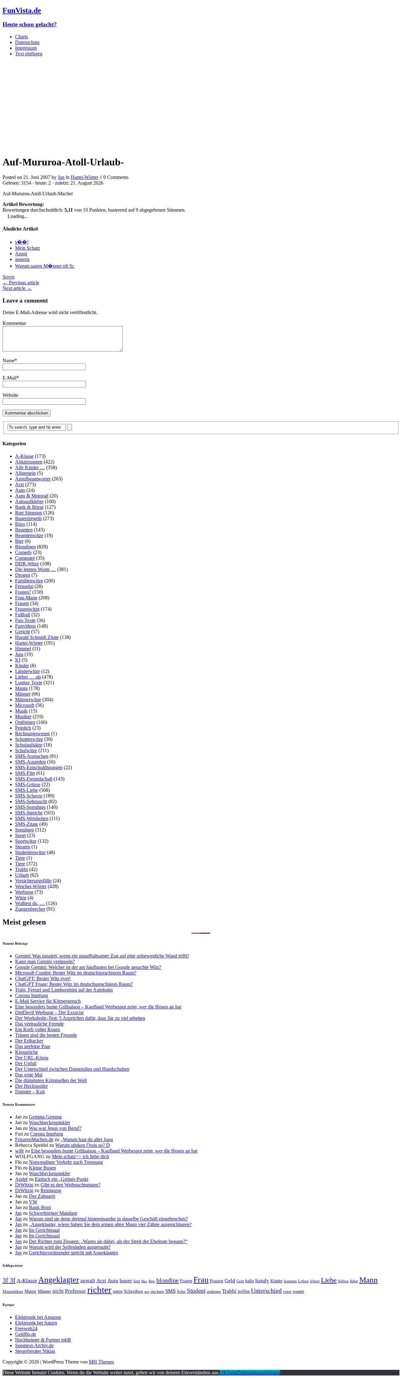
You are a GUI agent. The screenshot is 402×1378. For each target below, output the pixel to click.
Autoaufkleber (29, 501)
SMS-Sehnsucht (31, 801)
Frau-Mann (26, 597)
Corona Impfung (31, 995)
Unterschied (266, 1290)
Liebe (329, 1280)
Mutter (30, 1291)
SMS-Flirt (25, 773)
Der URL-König (31, 1057)
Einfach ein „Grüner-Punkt (61, 1179)
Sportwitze (25, 841)
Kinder (22, 665)
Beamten (24, 529)
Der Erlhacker (29, 1040)
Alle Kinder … (30, 467)
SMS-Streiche (29, 812)
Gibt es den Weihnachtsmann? (70, 1184)
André (21, 1179)
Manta (21, 688)
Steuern (22, 846)
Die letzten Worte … (35, 569)
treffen (244, 1291)
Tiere (20, 858)
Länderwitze (27, 671)
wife (19, 1150)
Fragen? (23, 592)
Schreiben (133, 1291)
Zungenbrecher (30, 909)
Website (10, 395)
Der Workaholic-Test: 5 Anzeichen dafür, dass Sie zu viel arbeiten (80, 1018)
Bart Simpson (28, 512)
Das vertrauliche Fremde (39, 1023)
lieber (354, 1281)
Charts (21, 36)
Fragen (186, 1280)
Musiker (23, 716)
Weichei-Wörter (30, 886)
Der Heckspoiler (31, 1086)
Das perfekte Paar (32, 1046)
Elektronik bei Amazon (38, 1317)
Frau (201, 1279)
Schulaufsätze (28, 744)
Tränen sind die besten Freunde (46, 1035)
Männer (22, 694)
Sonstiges (24, 829)
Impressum (26, 48)
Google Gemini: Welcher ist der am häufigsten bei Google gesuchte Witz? (88, 967)
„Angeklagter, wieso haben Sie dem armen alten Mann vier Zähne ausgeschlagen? (110, 1224)
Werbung (24, 892)
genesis (22, 259)
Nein (232, 1372)
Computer (25, 558)
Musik (21, 711)
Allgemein (25, 473)
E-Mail (9, 378)
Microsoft (24, 705)
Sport (20, 835)
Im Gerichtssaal (44, 1230)
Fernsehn (24, 586)
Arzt (19, 484)
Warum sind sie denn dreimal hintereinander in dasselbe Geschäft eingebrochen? (108, 1218)
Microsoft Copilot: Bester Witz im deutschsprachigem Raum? (75, 972)
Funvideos (25, 626)
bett (136, 1281)
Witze (20, 897)
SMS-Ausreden (30, 761)
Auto (20, 490)
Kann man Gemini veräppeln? (45, 961)
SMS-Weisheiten (31, 818)
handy (262, 1281)
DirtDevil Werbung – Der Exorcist (49, 1012)
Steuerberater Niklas (35, 1351)
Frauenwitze (27, 609)
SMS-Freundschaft (33, 778)
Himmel (23, 648)
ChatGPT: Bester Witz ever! (43, 978)
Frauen (22, 603)
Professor (75, 1291)
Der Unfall (25, 1063)
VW (33, 1201)
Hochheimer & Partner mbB (43, 1339)
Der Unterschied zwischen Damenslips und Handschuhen (72, 1069)
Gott (240, 1281)
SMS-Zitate (26, 824)
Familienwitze (29, 580)
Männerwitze (28, 699)
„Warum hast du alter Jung (87, 1139)
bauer (126, 1281)
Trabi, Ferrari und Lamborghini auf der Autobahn (64, 989)
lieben (343, 1281)
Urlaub (22, 875)
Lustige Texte (28, 682)
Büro (20, 524)
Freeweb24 (26, 1328)
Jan (61, 177)
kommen (290, 1281)
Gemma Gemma (45, 1117)
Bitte (152, 1281)
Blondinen (25, 546)
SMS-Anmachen (31, 756)
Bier (19, 541)
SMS (170, 1291)
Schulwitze (26, 750)
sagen (117, 1291)
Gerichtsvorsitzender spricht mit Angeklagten (73, 1252)
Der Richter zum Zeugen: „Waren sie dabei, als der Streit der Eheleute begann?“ (108, 1241)
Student (196, 1290)
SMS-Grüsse (28, 784)
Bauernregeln (28, 518)
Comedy (23, 552)
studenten (214, 1291)
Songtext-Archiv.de (34, 1345)
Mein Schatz (27, 248)
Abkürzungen (28, 461)
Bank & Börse (29, 507)
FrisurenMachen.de (34, 1139)
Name (8, 360)
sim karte (157, 1291)
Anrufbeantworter (33, 478)
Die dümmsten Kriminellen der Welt (51, 1080)
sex (146, 1291)
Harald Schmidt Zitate (37, 637)
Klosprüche (26, 1052)
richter (99, 1290)
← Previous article (21, 282)
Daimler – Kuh (30, 1091)
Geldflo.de (25, 1334)
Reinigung (51, 1190)
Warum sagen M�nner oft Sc (44, 266)
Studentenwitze (30, 852)
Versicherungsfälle (33, 880)
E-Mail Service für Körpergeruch (48, 1001)
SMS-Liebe (26, 790)
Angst (21, 253)
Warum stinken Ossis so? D (82, 1145)
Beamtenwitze (29, 535)
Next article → (17, 288)
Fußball (22, 614)
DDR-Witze (27, 563)
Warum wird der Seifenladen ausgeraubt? (70, 1247)
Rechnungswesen (32, 733)
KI (17, 660)
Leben (303, 1281)
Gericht (22, 631)
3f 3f (9, 1280)
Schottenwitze (29, 739)
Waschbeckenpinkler (49, 1122)
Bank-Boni (40, 1207)
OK (223, 1372)
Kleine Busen (42, 1167)
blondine (167, 1280)
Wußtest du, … (30, 903)
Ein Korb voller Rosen (37, 1029)
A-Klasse (24, 456)
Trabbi (21, 869)
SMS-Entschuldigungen (38, 767)
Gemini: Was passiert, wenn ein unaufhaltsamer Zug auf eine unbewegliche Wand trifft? (102, 955)
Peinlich (23, 728)
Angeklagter (58, 1279)
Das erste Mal (28, 1074)
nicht (58, 1291)
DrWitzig (24, 1184)
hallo (249, 1280)
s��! (22, 242)
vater (287, 1291)
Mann (368, 1279)
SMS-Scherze (28, 795)
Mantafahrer (13, 1291)
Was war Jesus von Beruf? (55, 1128)
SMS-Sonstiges (30, 807)
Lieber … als (28, 677)
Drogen (22, 575)
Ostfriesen (25, 722)
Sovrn (8, 277)
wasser (298, 1291)
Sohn (181, 1291)
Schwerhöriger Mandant (53, 1213)
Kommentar (14, 323)
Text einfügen (28, 53)
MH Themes (101, 1361)
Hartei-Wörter (84, 177)
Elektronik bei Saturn (36, 1322)
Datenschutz (27, 42)
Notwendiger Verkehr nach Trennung (66, 1162)
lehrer (315, 1281)
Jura (19, 654)
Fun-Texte (25, 620)
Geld (230, 1281)
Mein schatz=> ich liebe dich (80, 1156)
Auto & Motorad (31, 495)
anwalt (87, 1281)
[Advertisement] (201, 106)
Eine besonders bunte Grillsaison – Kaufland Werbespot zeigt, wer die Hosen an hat (98, 1006)
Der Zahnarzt (42, 1196)
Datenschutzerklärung (258, 1372)
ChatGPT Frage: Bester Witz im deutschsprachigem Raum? (74, 984)
